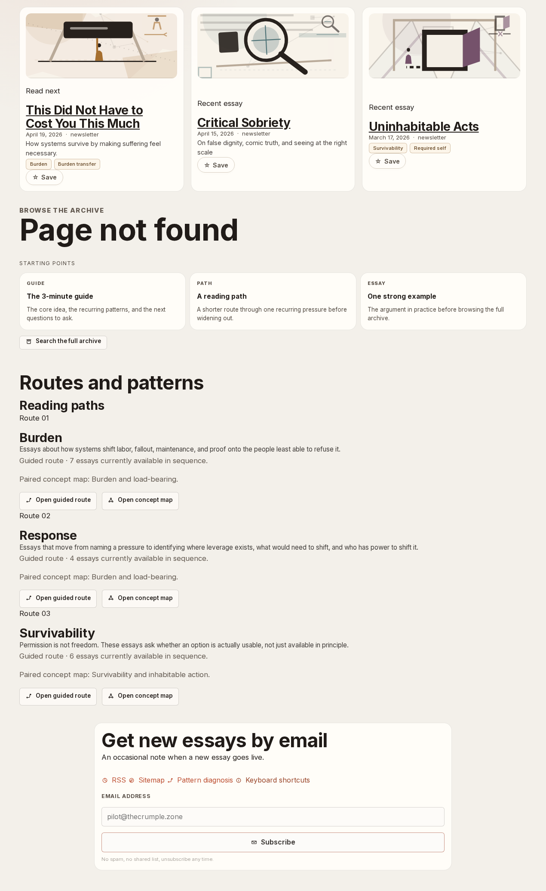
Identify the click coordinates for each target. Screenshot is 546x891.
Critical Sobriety (243, 122)
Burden (38, 164)
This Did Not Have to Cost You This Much (84, 117)
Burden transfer (77, 164)
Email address (126, 796)
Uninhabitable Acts (424, 126)
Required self (430, 148)
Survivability (388, 148)
